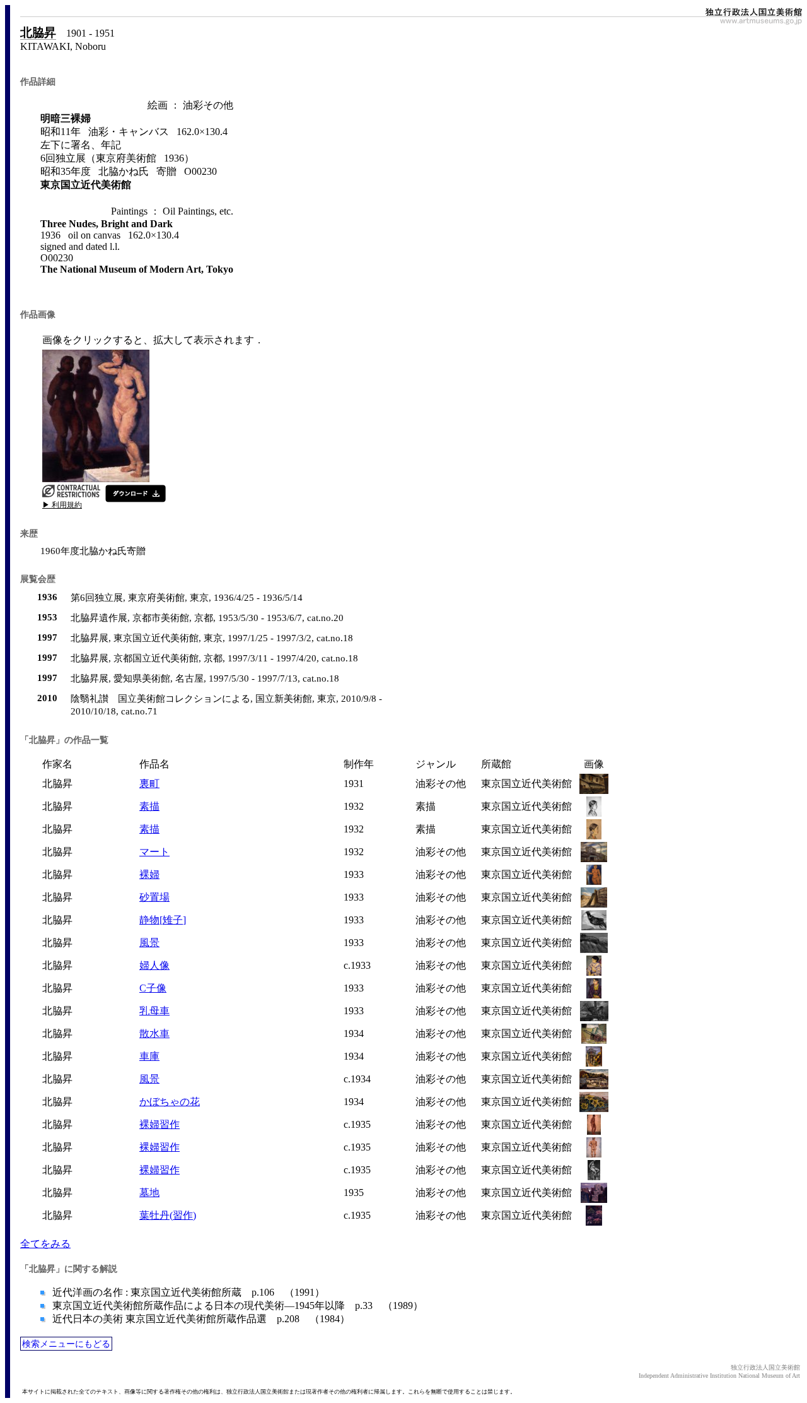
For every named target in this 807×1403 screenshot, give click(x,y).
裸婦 (149, 874)
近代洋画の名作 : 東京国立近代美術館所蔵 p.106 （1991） (187, 1292)
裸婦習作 (159, 1124)
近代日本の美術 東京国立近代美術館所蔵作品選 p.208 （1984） (200, 1318)
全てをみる (45, 1243)
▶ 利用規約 (62, 504)
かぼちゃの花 (169, 1101)
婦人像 (154, 965)
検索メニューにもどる (66, 1344)
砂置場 (154, 897)
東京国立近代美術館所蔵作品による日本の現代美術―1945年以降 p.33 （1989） (236, 1305)
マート (154, 851)
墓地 (149, 1192)
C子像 (152, 988)
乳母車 (154, 1010)
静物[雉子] (162, 920)
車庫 (149, 1056)
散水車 (154, 1033)
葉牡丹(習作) (167, 1215)
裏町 (149, 783)
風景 (149, 942)
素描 (149, 806)
